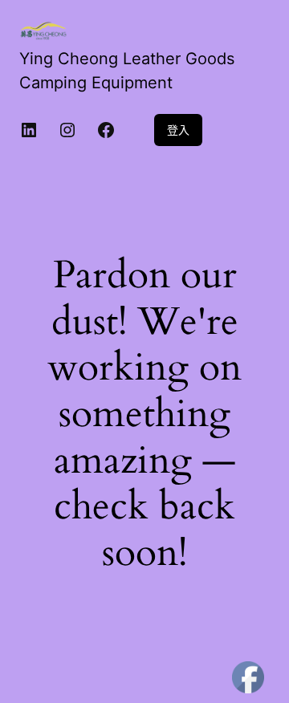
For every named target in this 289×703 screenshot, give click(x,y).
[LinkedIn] (29, 130)
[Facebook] (106, 130)
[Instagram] (67, 130)
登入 (178, 129)
